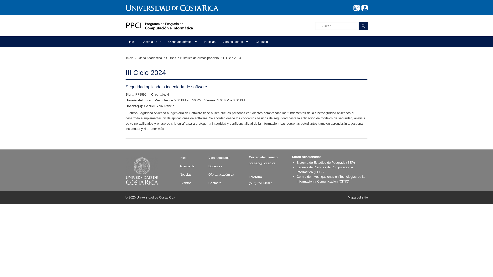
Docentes (215, 166)
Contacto (214, 183)
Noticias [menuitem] (209, 41)
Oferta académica (221, 174)
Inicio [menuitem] (132, 41)
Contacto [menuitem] (262, 41)
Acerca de (187, 166)
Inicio (129, 58)
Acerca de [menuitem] (150, 41)
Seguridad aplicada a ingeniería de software (166, 86)
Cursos (171, 58)
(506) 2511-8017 (260, 183)
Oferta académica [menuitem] (180, 41)
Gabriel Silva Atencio (159, 106)
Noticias (185, 174)
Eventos (185, 183)
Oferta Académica (150, 58)
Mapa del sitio (358, 197)
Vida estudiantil (219, 158)
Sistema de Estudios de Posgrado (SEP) (326, 162)
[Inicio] (159, 25)
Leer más (157, 129)
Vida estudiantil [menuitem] (233, 41)
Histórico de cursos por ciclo (199, 58)
